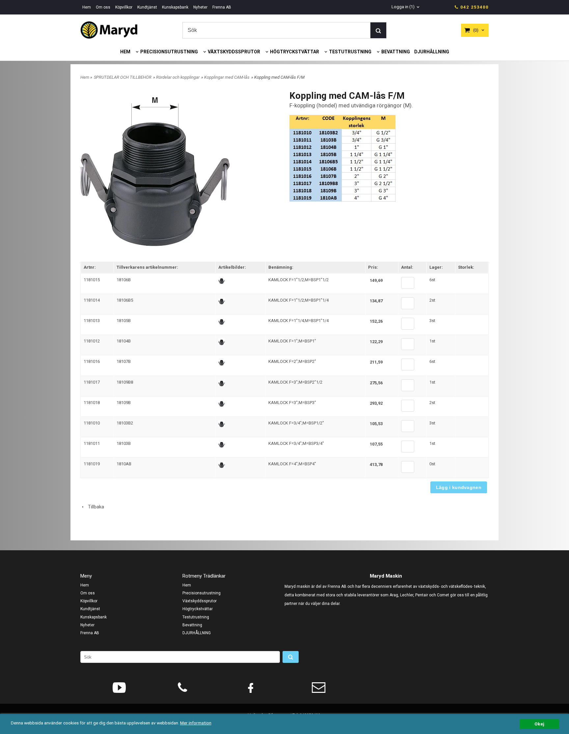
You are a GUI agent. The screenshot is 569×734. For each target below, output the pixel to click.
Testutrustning (350, 51)
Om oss (103, 7)
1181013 (92, 320)
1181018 (92, 402)
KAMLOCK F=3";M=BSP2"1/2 (295, 382)
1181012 (92, 341)
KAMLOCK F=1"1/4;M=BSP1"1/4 (298, 320)
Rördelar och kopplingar (178, 77)
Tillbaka (94, 506)
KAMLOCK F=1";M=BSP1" (292, 341)
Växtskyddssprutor (234, 51)
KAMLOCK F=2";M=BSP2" (292, 361)
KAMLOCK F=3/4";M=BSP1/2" (296, 423)
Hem (86, 7)
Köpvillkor (123, 7)
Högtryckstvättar (294, 51)
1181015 (92, 279)
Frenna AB (221, 7)
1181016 (92, 361)
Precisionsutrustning (169, 51)
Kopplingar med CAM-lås (227, 77)
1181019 (92, 463)
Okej (539, 723)
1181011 (92, 443)
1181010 (92, 423)
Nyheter (200, 7)
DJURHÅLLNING (431, 51)
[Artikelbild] (221, 280)
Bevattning (395, 51)
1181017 (92, 382)
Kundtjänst (147, 7)
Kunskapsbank (175, 7)
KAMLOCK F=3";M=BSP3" (292, 402)
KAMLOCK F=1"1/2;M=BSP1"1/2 (298, 279)
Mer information (195, 722)
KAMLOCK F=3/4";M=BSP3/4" (296, 443)
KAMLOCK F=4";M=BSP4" (292, 463)
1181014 (92, 300)
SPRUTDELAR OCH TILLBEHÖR (122, 77)
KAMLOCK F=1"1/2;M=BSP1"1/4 (298, 300)
